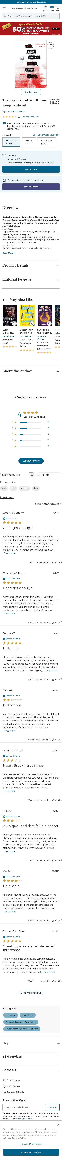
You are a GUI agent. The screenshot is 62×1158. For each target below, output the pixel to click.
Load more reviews (31, 992)
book (4, 488)
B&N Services (12, 1056)
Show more (7, 497)
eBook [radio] (28, 142)
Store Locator (13, 1080)
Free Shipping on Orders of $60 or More (31, 2)
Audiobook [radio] (46, 142)
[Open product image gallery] (31, 64)
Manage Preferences (31, 1144)
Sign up (53, 1107)
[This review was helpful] (53, 562)
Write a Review (31, 117)
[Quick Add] (14, 323)
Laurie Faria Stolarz (16, 111)
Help (5, 1043)
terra (13, 488)
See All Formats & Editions (46, 135)
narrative (24, 488)
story (35, 488)
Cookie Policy (18, 1138)
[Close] (58, 1124)
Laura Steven (8, 336)
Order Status (13, 1086)
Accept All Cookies (31, 1152)
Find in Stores (31, 187)
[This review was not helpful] (59, 562)
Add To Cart (31, 169)
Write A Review (31, 460)
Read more (10, 553)
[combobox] (48, 504)
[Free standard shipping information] (52, 162)
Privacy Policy (26, 1118)
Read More (7, 253)
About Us (9, 1070)
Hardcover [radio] (11, 142)
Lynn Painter (26, 336)
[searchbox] (14, 474)
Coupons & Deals (15, 1092)
